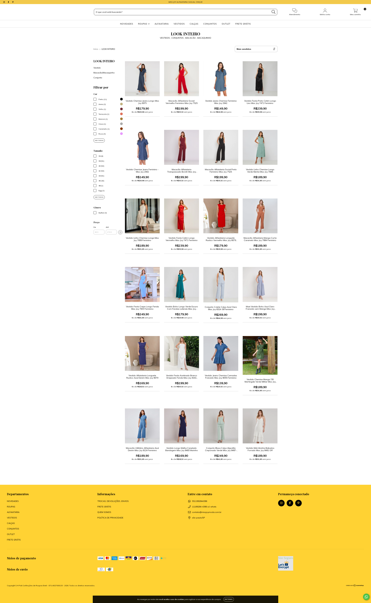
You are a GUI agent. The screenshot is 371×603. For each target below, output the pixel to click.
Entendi (229, 599)
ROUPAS (143, 23)
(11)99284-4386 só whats (204, 506)
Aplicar (120, 232)
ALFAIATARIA (162, 23)
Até (107, 227)
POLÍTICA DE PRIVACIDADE (110, 517)
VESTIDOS (179, 23)
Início (95, 49)
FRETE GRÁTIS (243, 23)
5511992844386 (199, 501)
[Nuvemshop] (355, 586)
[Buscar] (273, 12)
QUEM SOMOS (104, 512)
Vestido (97, 67)
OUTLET (226, 23)
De (94, 227)
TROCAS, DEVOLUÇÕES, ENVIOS (113, 501)
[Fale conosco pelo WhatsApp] (366, 597)
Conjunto (97, 77)
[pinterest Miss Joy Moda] (13, 2)
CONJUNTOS (210, 23)
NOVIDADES (126, 23)
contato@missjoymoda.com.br (206, 512)
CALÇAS (194, 23)
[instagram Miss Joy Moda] (4, 2)
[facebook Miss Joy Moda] (9, 2)
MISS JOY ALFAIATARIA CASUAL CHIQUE (185, 2)
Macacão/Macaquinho (104, 72)
